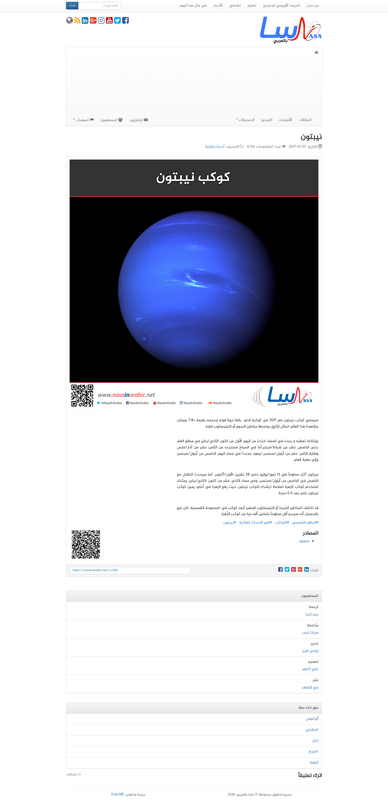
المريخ (313, 751)
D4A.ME (117, 795)
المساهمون (109, 120)
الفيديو (266, 120)
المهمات (82, 120)
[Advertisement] (194, 89)
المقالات (305, 120)
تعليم (251, 5)
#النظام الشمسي (305, 522)
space (304, 541)
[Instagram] (101, 22)
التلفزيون (136, 120)
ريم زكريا (312, 614)
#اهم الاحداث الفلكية (255, 522)
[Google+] (93, 22)
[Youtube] (109, 22)
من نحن (313, 5)
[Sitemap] (69, 22)
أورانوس (312, 719)
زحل (315, 740)
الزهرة (314, 762)
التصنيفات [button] (246, 120)
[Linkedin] (85, 22)
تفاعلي (235, 5)
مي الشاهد (310, 687)
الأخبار (218, 5)
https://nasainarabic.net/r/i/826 (95, 570)
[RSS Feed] (77, 22)
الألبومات (285, 120)
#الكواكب (282, 522)
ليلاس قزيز (310, 651)
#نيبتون (229, 522)
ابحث (72, 5)
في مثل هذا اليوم (193, 5)
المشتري (312, 730)
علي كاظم (310, 669)
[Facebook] (125, 22)
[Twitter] (117, 22)
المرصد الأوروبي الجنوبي (281, 5)
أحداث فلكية (215, 147)
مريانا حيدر (310, 632)
